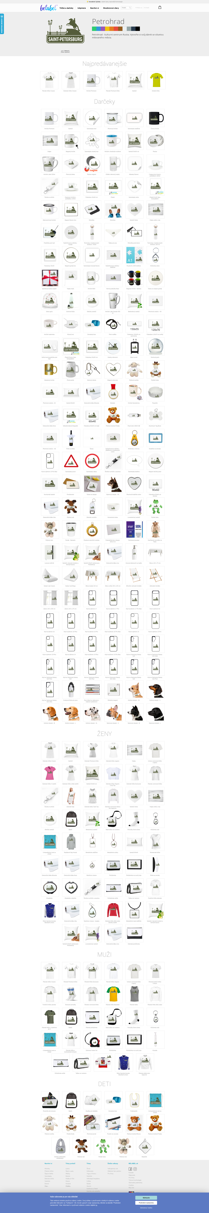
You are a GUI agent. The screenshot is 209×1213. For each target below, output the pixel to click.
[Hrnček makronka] (51, 315)
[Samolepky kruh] (93, 110)
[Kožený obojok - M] (51, 704)
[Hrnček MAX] (93, 270)
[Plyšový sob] (72, 498)
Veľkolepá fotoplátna (93, 1178)
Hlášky (68, 1173)
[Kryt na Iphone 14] (72, 635)
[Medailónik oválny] (115, 833)
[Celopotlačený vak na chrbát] (51, 833)
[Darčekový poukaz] (136, 521)
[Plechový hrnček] (115, 110)
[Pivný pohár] (72, 361)
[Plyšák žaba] (157, 498)
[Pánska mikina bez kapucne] (146, 1054)
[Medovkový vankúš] (136, 292)
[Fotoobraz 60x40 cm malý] (93, 407)
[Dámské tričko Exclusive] (136, 765)
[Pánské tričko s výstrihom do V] (51, 1008)
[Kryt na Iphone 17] (93, 590)
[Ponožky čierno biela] (136, 810)
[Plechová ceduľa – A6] (51, 430)
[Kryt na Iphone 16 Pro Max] (115, 613)
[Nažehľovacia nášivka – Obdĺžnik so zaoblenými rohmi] (115, 430)
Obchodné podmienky (135, 1182)
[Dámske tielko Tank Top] (93, 788)
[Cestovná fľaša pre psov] (72, 681)
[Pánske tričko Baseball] (115, 986)
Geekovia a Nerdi (92, 1188)
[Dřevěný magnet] (115, 681)
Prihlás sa (139, 8)
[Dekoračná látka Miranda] (93, 384)
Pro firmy (110, 1173)
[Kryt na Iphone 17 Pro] (115, 590)
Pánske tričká (49, 1171)
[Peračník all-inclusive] (51, 1092)
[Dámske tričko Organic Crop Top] (115, 765)
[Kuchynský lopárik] (51, 475)
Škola (88, 1168)
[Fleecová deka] (72, 155)
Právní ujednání (65, 52)
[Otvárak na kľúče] (93, 498)
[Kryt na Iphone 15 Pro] (157, 613)
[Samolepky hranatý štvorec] (93, 247)
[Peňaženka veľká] (115, 879)
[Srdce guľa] (51, 292)
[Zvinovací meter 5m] (93, 1031)
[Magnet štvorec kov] (72, 201)
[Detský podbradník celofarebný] (62, 1138)
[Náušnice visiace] (93, 856)
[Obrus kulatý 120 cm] (93, 567)
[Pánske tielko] (136, 986)
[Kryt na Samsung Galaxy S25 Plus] (51, 658)
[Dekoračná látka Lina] (115, 544)
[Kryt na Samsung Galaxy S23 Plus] (157, 658)
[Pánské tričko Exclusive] (93, 963)
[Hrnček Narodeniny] (136, 384)
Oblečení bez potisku (114, 1171)
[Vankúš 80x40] (72, 384)
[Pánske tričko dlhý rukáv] (157, 986)
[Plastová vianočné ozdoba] (93, 521)
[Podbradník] (136, 1092)
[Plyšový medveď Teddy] (115, 407)
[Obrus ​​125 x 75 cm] (157, 544)
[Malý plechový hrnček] (51, 201)
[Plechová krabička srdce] (136, 475)
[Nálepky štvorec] (136, 155)
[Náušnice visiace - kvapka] (93, 902)
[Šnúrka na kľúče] (51, 178)
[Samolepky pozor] (72, 452)
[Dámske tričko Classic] (72, 72)
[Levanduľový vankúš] (136, 498)
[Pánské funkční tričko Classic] (157, 963)
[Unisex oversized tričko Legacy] (157, 742)
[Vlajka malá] (72, 270)
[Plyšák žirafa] (157, 361)
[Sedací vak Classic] (51, 567)
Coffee (89, 1181)
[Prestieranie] (72, 475)
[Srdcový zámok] (93, 361)
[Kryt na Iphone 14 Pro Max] (115, 635)
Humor (68, 1181)
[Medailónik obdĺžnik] (93, 833)
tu (96, 1205)
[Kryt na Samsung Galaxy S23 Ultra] (51, 681)
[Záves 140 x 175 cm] (72, 590)
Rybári (89, 1183)
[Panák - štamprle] (72, 521)
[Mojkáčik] (146, 1138)
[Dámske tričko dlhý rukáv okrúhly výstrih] (115, 902)
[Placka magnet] (93, 155)
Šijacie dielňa (49, 1173)
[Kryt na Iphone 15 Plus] (51, 635)
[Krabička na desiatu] (157, 430)
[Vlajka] (51, 132)
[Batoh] (72, 810)
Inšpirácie (82, 8)
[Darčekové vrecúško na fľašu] (157, 521)
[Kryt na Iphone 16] (51, 613)
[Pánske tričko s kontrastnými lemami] (72, 1031)
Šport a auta (69, 1171)
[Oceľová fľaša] (72, 292)
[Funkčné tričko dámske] (157, 879)
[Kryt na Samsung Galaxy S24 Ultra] (115, 658)
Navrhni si (94, 8)
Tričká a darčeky (66, 8)
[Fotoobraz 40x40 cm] (93, 178)
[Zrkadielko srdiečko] (72, 879)
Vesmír (89, 1186)
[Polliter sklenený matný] (115, 155)
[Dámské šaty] (72, 788)
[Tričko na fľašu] (72, 430)
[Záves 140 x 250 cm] (51, 590)
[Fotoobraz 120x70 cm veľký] (157, 315)
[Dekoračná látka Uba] (51, 498)
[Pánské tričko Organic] (115, 963)
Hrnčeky (47, 1168)
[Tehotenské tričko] (157, 833)
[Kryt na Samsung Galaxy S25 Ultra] (157, 635)
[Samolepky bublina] (136, 452)
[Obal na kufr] (136, 338)
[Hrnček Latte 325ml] (51, 155)
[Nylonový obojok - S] (115, 704)
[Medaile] (115, 384)
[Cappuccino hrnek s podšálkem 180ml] (157, 155)
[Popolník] (157, 384)
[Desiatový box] (93, 315)
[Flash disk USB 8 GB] (136, 407)
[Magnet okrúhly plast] (157, 452)
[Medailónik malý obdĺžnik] (136, 902)
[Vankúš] (137, 72)
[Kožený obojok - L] (72, 704)
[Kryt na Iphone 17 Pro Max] (136, 590)
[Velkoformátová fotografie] (72, 407)
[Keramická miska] (115, 498)
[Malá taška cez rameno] (115, 810)
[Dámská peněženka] (136, 925)
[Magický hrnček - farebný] (136, 270)
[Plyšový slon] (51, 521)
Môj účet (131, 1188)
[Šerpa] (93, 430)
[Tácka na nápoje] (93, 475)
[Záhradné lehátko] (157, 567)
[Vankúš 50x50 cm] (136, 132)
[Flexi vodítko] (115, 315)
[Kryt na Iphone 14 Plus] (93, 635)
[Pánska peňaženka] (93, 1008)
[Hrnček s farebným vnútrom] (115, 132)
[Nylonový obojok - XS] (115, 475)
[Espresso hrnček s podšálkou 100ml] (72, 178)
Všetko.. (68, 1186)
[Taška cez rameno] (136, 879)
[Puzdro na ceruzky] (115, 1115)
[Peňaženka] (115, 856)
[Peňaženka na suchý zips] (136, 856)
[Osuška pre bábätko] (93, 1092)
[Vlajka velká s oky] (157, 201)
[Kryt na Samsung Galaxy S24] (72, 658)
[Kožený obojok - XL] (93, 704)
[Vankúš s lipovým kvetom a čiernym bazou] (72, 544)
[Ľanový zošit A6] (51, 544)
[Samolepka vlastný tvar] (93, 132)
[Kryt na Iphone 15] (136, 613)
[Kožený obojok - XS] (136, 681)
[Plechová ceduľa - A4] (51, 384)
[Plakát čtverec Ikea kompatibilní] (72, 338)
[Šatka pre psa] (115, 224)
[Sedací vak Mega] (72, 567)
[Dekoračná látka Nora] (51, 407)
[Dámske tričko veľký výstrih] (72, 765)
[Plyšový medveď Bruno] (136, 1115)
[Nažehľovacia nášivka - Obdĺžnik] (115, 247)
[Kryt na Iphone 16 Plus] (72, 613)
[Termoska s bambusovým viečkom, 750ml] (93, 224)
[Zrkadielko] (51, 879)
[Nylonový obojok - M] (136, 704)
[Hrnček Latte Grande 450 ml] (115, 292)
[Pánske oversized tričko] (157, 765)
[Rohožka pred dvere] (136, 224)
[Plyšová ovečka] (136, 361)
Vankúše (47, 1181)
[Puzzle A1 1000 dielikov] (136, 247)
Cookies (131, 1185)
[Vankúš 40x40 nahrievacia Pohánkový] (93, 544)
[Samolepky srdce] (136, 178)
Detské (68, 1176)
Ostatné (68, 1183)
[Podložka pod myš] (51, 224)
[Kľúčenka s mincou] (136, 430)
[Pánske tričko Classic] (51, 72)
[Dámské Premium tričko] (93, 742)
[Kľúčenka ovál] (157, 810)
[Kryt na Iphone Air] (157, 590)
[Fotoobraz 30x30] (51, 247)
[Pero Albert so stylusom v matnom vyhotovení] (93, 681)
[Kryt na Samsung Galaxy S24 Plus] (93, 658)
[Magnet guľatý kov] (72, 247)
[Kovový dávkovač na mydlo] (136, 544)
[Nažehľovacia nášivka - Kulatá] (72, 224)
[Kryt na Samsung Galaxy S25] (136, 635)
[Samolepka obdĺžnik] (136, 110)
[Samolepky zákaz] (93, 452)
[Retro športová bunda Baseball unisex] (51, 902)
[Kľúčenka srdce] (157, 247)
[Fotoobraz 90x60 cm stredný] (157, 475)
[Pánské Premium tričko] (115, 72)
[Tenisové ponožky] (72, 986)
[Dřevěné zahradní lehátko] (136, 567)
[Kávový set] (72, 315)
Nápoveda (132, 1175)
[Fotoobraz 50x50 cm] (93, 338)
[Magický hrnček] (72, 132)
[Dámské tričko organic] (115, 742)
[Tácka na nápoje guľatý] (157, 270)
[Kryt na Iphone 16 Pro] (93, 613)
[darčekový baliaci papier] (51, 270)
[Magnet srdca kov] (115, 361)
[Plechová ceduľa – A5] (157, 292)
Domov (47, 1183)
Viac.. (46, 1186)
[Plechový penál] (93, 1115)
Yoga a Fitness (91, 1173)
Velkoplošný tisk (113, 1168)
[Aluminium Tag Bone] (157, 407)
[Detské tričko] (158, 72)
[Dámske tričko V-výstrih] (51, 765)
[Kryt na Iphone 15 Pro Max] (51, 452)
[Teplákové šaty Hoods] (72, 833)
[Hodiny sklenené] (115, 338)
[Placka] (157, 132)
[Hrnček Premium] (94, 72)
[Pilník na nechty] (157, 856)
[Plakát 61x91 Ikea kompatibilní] (157, 178)
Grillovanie (90, 1171)
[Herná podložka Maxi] (115, 270)
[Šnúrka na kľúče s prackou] (115, 452)
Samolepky (48, 1176)
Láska (67, 1168)
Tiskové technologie (135, 1180)
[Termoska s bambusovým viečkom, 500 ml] (157, 224)
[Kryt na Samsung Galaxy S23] (136, 658)
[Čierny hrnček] (157, 110)
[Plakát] (115, 178)
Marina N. (67, 50)
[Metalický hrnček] (51, 361)
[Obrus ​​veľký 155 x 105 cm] (115, 567)
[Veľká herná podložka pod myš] (51, 338)
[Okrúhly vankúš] (93, 292)
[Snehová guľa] (157, 338)
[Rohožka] (93, 201)
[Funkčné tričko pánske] (51, 986)
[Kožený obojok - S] (157, 681)
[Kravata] (157, 1031)
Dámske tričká (49, 1178)
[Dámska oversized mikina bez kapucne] (115, 788)
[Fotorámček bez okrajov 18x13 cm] (115, 521)
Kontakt (146, 8)
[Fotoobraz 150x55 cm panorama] (136, 315)
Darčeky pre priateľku (93, 1191)
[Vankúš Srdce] (136, 201)
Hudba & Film (70, 1178)
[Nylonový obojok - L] (157, 704)
